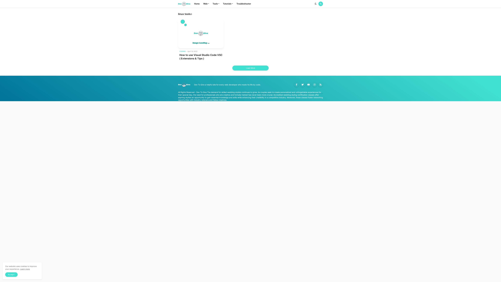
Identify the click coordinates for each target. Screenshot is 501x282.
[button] (315, 4)
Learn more (25, 269)
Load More (250, 68)
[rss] (320, 84)
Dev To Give (201, 92)
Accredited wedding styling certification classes (293, 95)
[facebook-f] (296, 84)
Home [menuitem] (197, 3)
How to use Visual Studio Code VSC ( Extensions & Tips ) (200, 57)
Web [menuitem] (205, 3)
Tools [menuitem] (215, 3)
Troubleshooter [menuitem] (244, 3)
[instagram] (314, 84)
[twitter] (302, 84)
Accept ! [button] (11, 274)
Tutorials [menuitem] (227, 3)
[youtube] (308, 84)
